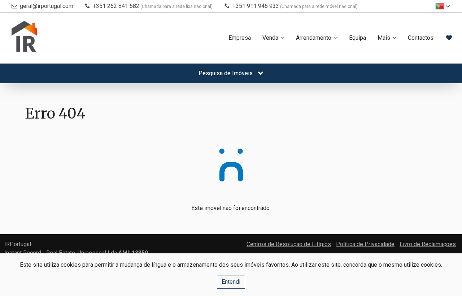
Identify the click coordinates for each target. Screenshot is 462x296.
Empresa (239, 37)
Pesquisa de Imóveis (226, 73)
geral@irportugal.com (46, 6)
